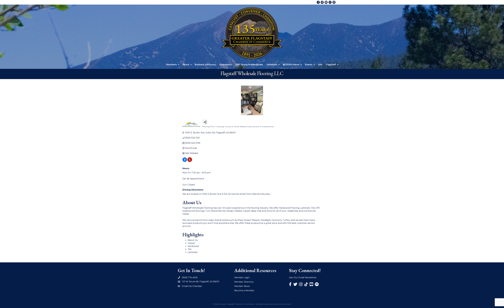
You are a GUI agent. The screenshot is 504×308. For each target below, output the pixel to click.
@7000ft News (291, 64)
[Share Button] (205, 122)
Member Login (242, 277)
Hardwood (193, 246)
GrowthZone (285, 304)
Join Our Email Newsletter (303, 277)
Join (320, 64)
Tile (189, 249)
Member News (242, 286)
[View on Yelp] (189, 161)
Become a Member (244, 290)
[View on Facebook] (184, 161)
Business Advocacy (205, 64)
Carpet (191, 243)
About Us (193, 240)
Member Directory (244, 282)
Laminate (192, 252)
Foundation (226, 64)
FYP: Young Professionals (249, 64)
